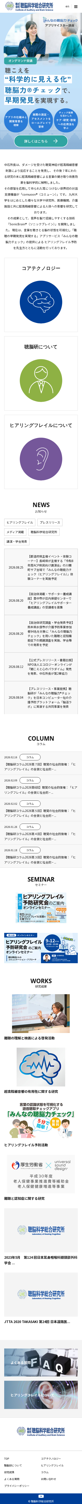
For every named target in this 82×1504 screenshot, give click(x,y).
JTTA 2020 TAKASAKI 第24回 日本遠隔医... (37, 1321)
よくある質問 (11, 1479)
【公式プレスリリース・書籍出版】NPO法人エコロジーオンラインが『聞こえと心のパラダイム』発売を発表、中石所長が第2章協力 (50, 667)
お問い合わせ (48, 1479)
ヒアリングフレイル (52, 1465)
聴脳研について (13, 1465)
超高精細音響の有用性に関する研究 (31, 1091)
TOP (6, 1458)
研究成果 (9, 1472)
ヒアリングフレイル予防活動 (26, 1144)
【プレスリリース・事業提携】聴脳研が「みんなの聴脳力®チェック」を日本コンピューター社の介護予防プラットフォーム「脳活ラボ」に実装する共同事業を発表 (50, 698)
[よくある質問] (41, 1374)
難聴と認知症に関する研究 (24, 1198)
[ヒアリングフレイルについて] (41, 1407)
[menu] (67, 6)
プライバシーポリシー (16, 1485)
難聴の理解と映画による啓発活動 (29, 1037)
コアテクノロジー (51, 1458)
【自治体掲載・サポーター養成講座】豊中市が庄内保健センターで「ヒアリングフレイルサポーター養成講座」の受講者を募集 (50, 600)
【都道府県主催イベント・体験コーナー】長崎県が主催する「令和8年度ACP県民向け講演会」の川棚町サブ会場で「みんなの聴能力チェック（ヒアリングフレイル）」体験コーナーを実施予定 (50, 567)
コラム (45, 1472)
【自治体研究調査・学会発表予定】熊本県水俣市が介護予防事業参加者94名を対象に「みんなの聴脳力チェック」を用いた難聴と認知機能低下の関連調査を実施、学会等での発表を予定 (50, 633)
